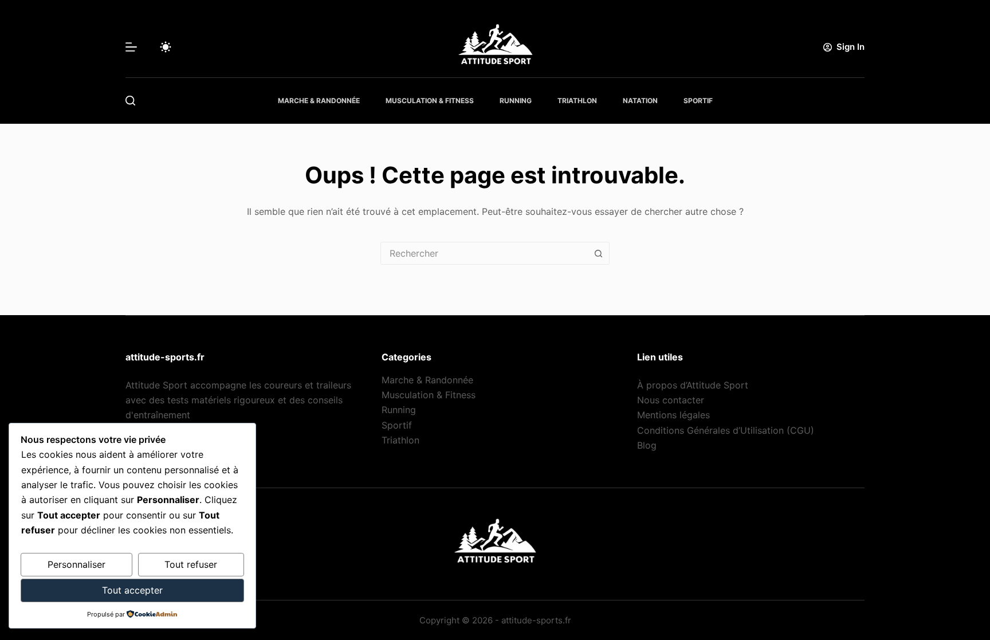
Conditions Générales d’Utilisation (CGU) (725, 430)
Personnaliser (76, 564)
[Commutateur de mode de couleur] (165, 47)
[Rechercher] (130, 100)
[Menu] (131, 47)
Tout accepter (132, 590)
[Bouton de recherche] (598, 253)
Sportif (698, 100)
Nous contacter (670, 400)
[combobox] (484, 253)
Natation (640, 100)
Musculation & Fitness (430, 100)
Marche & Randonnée (319, 100)
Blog (647, 445)
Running (516, 100)
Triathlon (577, 100)
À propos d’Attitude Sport (692, 385)
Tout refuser (190, 564)
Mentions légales (673, 415)
